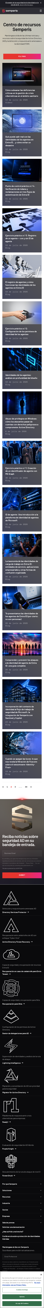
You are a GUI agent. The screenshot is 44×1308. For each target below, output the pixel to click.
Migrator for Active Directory (14, 1092)
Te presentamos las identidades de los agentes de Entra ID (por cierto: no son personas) (21, 617)
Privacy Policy (29, 863)
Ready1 (5, 1122)
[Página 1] (3, 787)
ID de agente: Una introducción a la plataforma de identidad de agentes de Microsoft (22, 518)
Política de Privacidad (9, 1268)
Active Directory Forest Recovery (16, 942)
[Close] (41, 1274)
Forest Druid (7, 1176)
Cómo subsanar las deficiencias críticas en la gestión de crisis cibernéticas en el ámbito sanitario (21, 93)
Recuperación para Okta (12, 1004)
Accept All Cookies (22, 1303)
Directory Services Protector (14, 912)
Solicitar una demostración (13, 1227)
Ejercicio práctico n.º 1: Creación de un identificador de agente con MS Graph (21, 471)
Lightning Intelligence (11, 1063)
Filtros (22, 56)
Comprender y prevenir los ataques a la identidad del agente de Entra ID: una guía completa (21, 663)
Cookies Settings (22, 1290)
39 (26, 787)
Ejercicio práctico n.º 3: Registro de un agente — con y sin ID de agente (20, 239)
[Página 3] (31, 787)
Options (22, 1297)
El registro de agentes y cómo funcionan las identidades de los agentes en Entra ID (20, 285)
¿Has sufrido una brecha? (12, 1232)
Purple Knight (8, 1149)
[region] (22, 1289)
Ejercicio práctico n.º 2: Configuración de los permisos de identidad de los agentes (21, 332)
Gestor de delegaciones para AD (15, 1033)
